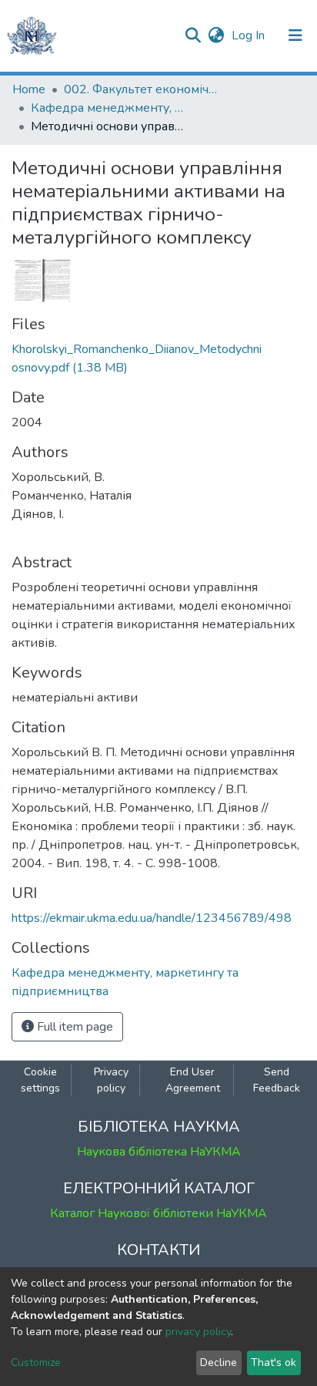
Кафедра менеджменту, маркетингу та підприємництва (108, 107)
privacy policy (198, 1331)
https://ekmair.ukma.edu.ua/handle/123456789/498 (152, 918)
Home (28, 89)
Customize (36, 1362)
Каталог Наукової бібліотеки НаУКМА (158, 1213)
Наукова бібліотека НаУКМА (159, 1151)
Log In (250, 35)
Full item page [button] (73, 1026)
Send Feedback (276, 1080)
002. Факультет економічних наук (141, 89)
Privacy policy (111, 1080)
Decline (218, 1362)
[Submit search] (192, 35)
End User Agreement (192, 1080)
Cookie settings (40, 1080)
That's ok (273, 1362)
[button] (216, 35)
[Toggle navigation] (295, 35)
